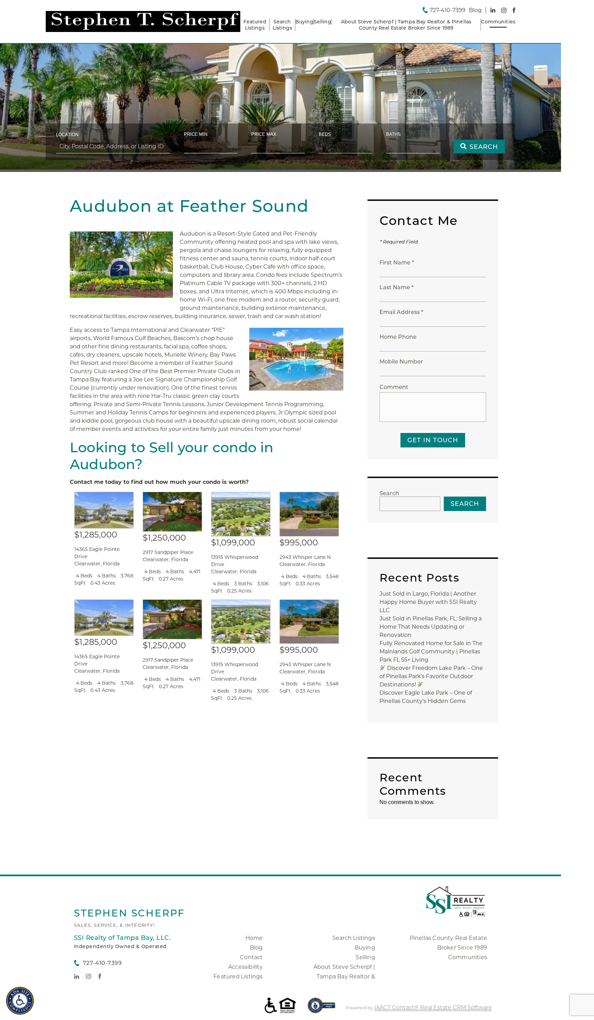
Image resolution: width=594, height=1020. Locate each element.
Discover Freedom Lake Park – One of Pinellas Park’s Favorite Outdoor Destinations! (431, 676)
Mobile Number (401, 361)
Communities (498, 22)
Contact (251, 957)
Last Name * (397, 287)
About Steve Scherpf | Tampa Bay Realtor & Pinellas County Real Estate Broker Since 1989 (406, 25)
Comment (394, 387)
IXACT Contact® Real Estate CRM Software (433, 1007)
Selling (322, 22)
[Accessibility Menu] (19, 1001)
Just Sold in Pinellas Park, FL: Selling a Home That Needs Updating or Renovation (431, 626)
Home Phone (398, 337)
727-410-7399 (447, 10)
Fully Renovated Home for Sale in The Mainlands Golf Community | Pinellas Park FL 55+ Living (431, 651)
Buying (304, 22)
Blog (256, 947)
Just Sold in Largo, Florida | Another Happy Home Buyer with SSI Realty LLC (428, 602)
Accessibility (245, 967)
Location (67, 134)
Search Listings (282, 25)
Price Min (195, 134)
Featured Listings (254, 25)
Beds (325, 134)
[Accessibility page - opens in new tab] (321, 1009)
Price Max (263, 134)
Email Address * (401, 312)
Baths (393, 134)
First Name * (397, 262)
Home (254, 938)
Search (389, 493)
